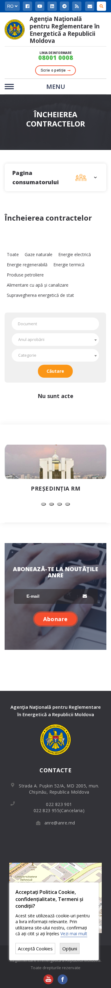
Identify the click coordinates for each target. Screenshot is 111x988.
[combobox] (55, 339)
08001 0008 (55, 58)
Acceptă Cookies (35, 948)
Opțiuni (69, 948)
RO (11, 6)
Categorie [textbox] (27, 355)
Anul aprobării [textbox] (31, 339)
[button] (43, 504)
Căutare (55, 371)
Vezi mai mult (73, 933)
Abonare (55, 619)
